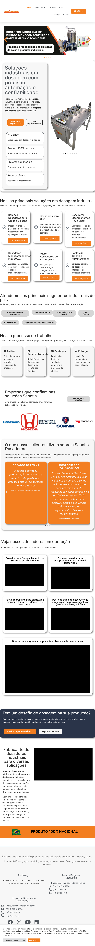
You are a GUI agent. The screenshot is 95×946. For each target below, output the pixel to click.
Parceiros (52, 7)
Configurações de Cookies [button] (15, 940)
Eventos (56, 15)
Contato (66, 15)
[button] (5, 39)
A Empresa (63, 7)
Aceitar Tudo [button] (34, 940)
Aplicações (39, 7)
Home (28, 7)
